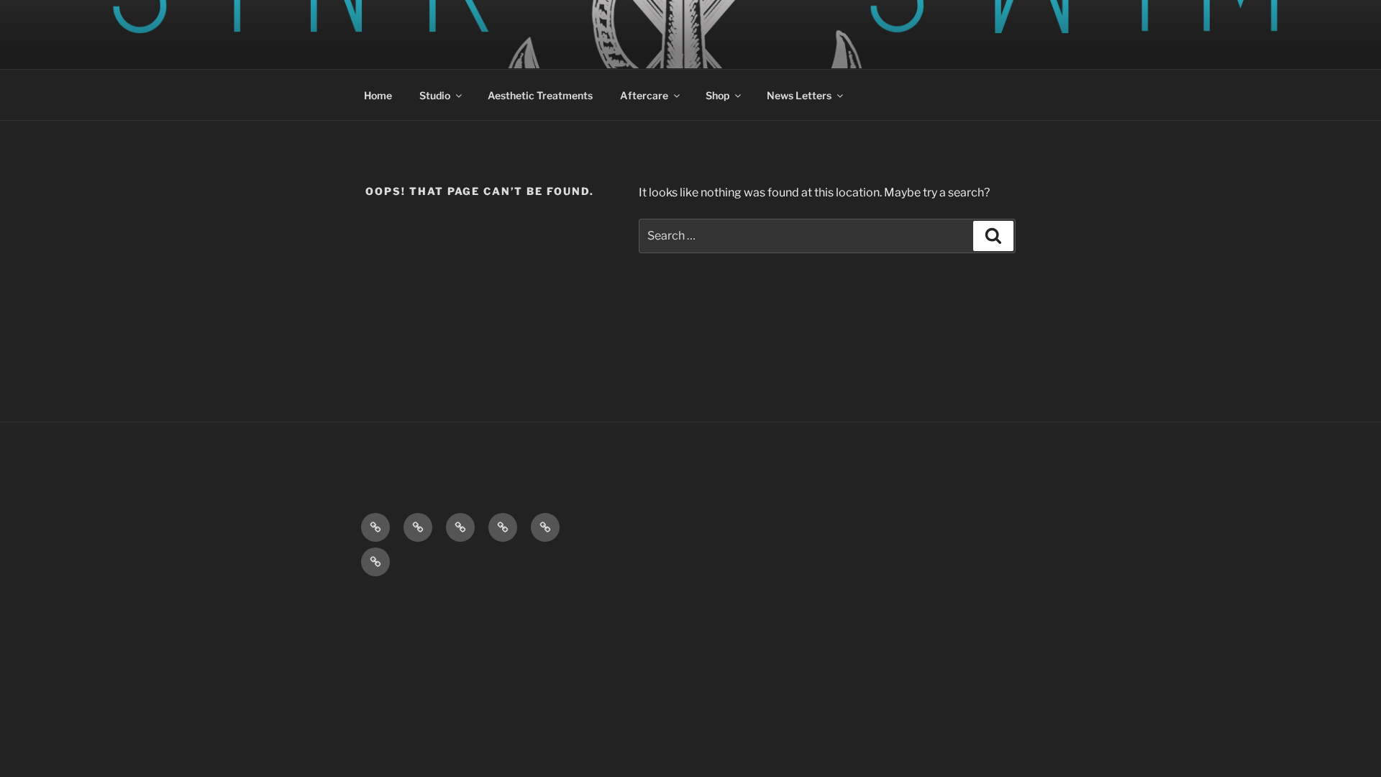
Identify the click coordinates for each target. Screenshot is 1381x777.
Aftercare (644, 95)
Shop (717, 95)
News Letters (799, 95)
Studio (434, 95)
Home (378, 95)
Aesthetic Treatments (540, 95)
